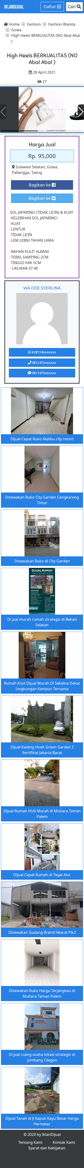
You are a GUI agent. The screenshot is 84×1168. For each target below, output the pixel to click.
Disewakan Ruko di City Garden (42, 561)
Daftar (50, 6)
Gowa (52, 166)
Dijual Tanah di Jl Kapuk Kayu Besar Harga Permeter (42, 1121)
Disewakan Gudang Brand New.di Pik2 (42, 932)
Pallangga (20, 172)
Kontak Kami (64, 1142)
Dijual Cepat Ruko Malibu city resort (42, 438)
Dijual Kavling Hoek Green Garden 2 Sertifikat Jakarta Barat (42, 749)
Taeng (36, 172)
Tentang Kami (30, 1142)
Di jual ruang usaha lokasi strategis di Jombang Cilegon (42, 1057)
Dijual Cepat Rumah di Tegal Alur (42, 874)
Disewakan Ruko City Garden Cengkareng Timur (42, 500)
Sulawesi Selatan (30, 166)
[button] (81, 111)
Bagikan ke (40, 185)
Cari (72, 6)
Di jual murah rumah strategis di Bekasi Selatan (42, 622)
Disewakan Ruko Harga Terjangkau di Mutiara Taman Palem (42, 993)
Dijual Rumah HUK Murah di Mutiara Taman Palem (42, 813)
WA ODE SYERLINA (42, 288)
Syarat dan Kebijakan (46, 1148)
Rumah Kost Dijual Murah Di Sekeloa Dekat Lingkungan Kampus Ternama (42, 686)
